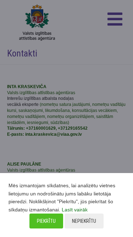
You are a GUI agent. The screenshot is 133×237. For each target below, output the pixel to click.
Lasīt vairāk (75, 209)
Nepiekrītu (84, 221)
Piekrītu (46, 221)
